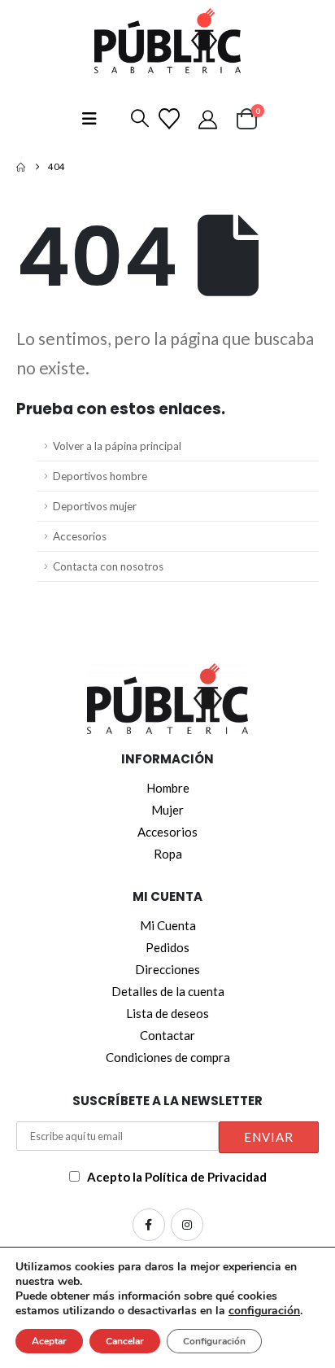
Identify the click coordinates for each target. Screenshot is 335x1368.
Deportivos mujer (95, 506)
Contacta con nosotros (108, 566)
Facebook (149, 1224)
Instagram (187, 1224)
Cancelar (125, 1341)
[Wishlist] (171, 118)
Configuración (214, 1341)
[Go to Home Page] (20, 167)
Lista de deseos (167, 1013)
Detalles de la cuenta (167, 991)
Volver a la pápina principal (117, 445)
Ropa (168, 853)
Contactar (167, 1035)
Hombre (167, 787)
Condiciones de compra (168, 1057)
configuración (264, 1311)
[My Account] (210, 119)
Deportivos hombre (100, 476)
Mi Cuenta (168, 925)
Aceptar (49, 1341)
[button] (136, 119)
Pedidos (167, 947)
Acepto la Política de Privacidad (177, 1176)
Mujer (167, 809)
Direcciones (167, 969)
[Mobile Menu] (89, 118)
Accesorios (80, 536)
